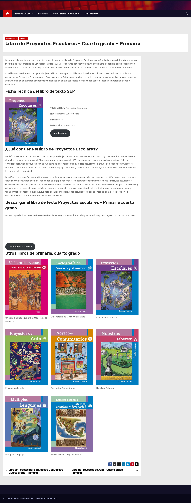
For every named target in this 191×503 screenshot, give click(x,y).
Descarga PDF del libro (20, 246)
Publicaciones (91, 13)
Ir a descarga (60, 133)
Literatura (43, 13)
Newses (39, 498)
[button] (187, 13)
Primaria (23, 39)
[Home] (7, 13)
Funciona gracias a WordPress (16, 498)
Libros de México (23, 13)
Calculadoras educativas (65, 13)
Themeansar (51, 498)
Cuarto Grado (11, 39)
